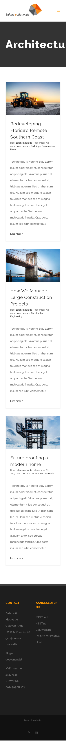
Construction (48, 146)
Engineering (16, 316)
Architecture (23, 146)
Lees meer (15, 234)
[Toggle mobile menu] (58, 10)
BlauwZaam (43, 629)
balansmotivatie (24, 143)
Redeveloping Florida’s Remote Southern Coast (28, 130)
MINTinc (41, 623)
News (13, 149)
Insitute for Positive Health (48, 639)
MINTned (41, 617)
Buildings (36, 146)
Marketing (50, 473)
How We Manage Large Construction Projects (31, 297)
